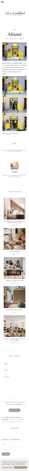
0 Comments (20, 38)
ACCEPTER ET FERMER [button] (20, 467)
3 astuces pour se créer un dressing (14, 309)
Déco (14, 29)
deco (19, 150)
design (22, 150)
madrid (20, 151)
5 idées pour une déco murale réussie (14, 280)
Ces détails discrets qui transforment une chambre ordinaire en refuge (15, 222)
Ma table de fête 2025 (14, 251)
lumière (16, 151)
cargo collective (13, 150)
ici (18, 133)
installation (10, 151)
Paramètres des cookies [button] (7, 467)
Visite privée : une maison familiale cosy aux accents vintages (14, 339)
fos (25, 150)
